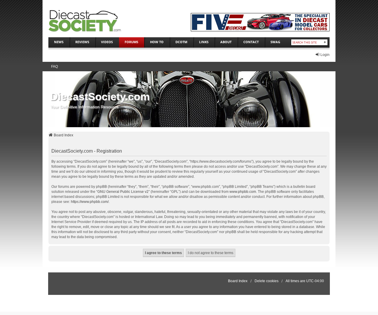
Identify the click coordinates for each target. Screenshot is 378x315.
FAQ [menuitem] (54, 66)
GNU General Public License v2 (123, 192)
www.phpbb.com (242, 192)
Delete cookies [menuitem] (266, 281)
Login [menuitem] (325, 55)
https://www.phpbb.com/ (90, 202)
